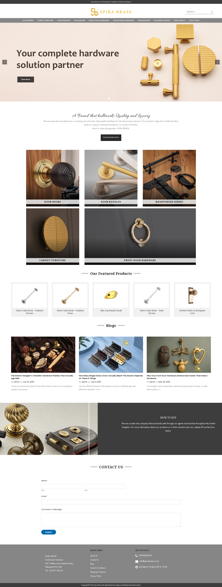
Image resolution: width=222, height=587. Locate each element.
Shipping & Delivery (98, 572)
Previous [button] (13, 298)
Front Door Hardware (99, 20)
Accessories (28, 20)
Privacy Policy (95, 576)
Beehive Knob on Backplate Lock (152, 311)
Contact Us (94, 559)
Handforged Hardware (123, 20)
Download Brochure (111, 137)
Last (86, 490)
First (43, 490)
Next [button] (209, 298)
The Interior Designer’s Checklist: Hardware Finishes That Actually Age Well (42, 377)
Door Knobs (79, 20)
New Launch (179, 20)
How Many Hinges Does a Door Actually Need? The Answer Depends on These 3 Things (111, 377)
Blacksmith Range (162, 20)
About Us (93, 555)
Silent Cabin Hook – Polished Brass (29, 311)
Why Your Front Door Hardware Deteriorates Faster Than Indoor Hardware (177, 377)
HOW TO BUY (194, 20)
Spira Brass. (137, 585)
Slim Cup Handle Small (70, 310)
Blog (92, 564)
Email (44, 496)
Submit (48, 532)
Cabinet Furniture (45, 20)
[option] (29, 300)
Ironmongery (144, 20)
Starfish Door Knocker (192, 310)
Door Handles (63, 20)
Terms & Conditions (97, 568)
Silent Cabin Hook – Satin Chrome (111, 311)
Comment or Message (51, 509)
